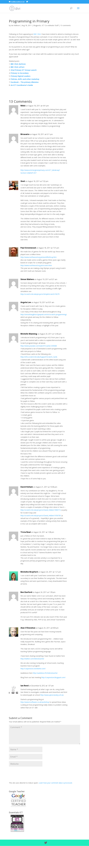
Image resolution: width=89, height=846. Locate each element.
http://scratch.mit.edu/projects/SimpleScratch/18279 (40, 294)
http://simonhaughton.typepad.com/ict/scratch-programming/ (44, 314)
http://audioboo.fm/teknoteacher (45, 673)
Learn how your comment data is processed (55, 783)
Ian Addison (15, 25)
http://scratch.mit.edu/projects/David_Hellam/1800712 (41, 510)
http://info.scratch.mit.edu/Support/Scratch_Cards (39, 357)
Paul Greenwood (28, 248)
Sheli (23, 181)
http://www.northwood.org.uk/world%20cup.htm (39, 257)
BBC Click (37, 34)
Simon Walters (27, 279)
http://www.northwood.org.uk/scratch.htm (36, 265)
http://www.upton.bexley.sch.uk (52, 695)
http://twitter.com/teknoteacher (32, 659)
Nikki (23, 105)
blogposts (37, 25)
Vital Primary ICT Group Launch (24, 70)
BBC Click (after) (17, 67)
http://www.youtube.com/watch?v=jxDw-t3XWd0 (39, 346)
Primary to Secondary (20, 73)
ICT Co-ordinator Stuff (50, 25)
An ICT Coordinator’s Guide (22, 85)
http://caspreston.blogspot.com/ (53, 677)
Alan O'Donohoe (28, 628)
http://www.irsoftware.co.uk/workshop (35, 702)
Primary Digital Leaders (20, 76)
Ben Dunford (26, 592)
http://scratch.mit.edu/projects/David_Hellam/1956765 (41, 515)
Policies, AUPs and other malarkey (25, 79)
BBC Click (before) (18, 64)
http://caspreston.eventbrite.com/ (33, 668)
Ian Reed (25, 685)
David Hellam (27, 487)
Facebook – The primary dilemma (24, 82)
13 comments (65, 25)
